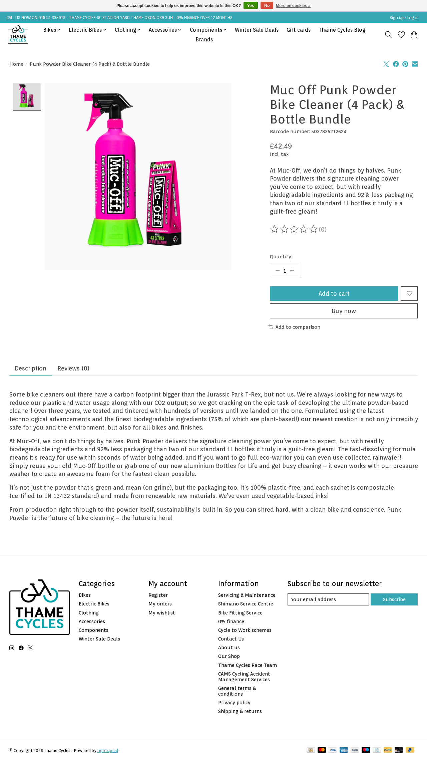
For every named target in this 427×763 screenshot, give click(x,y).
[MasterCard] (322, 750)
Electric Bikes (94, 603)
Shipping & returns (240, 711)
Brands (204, 39)
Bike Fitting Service (240, 612)
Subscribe (394, 599)
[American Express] (344, 750)
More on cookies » (293, 5)
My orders (160, 603)
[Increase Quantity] (292, 270)
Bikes (85, 595)
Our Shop (229, 656)
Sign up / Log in (404, 17)
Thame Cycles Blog (342, 30)
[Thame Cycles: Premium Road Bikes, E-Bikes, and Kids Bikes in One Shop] (18, 34)
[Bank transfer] (355, 750)
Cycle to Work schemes (245, 630)
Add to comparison (298, 327)
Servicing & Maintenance (247, 595)
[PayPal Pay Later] (410, 750)
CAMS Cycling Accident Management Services (244, 676)
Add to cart (334, 293)
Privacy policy (234, 702)
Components (93, 630)
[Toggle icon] (388, 35)
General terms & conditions (237, 691)
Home (16, 64)
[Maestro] (366, 750)
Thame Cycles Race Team (247, 665)
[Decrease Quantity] (277, 270)
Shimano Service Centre (245, 603)
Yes (250, 5)
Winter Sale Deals (257, 30)
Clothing (89, 612)
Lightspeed (107, 750)
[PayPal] (388, 750)
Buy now (344, 310)
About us (229, 647)
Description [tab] (30, 368)
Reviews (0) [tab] (73, 368)
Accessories (92, 621)
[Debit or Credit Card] (399, 750)
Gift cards (299, 30)
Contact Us (231, 639)
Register (158, 595)
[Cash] (311, 750)
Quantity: (281, 256)
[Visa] (333, 750)
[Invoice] (377, 750)
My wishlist (161, 612)
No (267, 5)
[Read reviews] (294, 229)
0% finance (231, 621)
